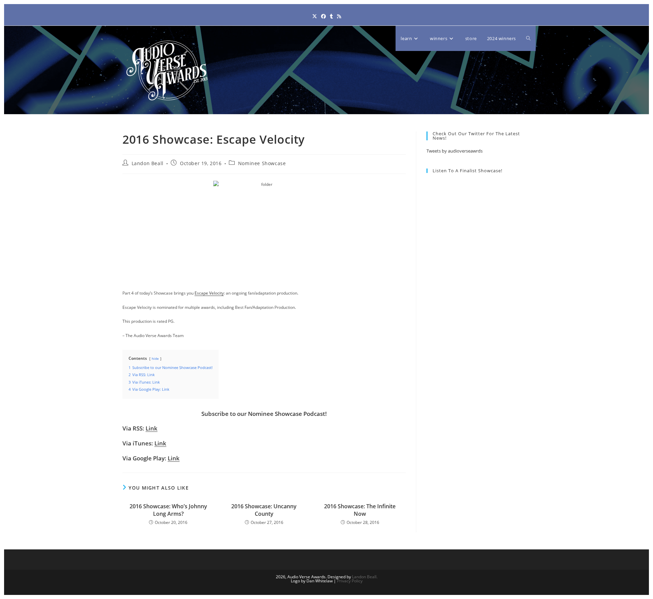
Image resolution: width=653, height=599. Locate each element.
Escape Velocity (209, 293)
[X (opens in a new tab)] (314, 16)
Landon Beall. (365, 577)
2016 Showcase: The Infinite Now (360, 510)
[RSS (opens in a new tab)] (339, 16)
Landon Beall (148, 163)
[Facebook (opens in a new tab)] (323, 16)
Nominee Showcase (262, 163)
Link (151, 428)
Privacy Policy (350, 581)
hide (155, 358)
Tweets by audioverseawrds (454, 151)
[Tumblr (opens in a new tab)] (331, 16)
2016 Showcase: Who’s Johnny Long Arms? (168, 510)
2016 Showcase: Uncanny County (264, 510)
